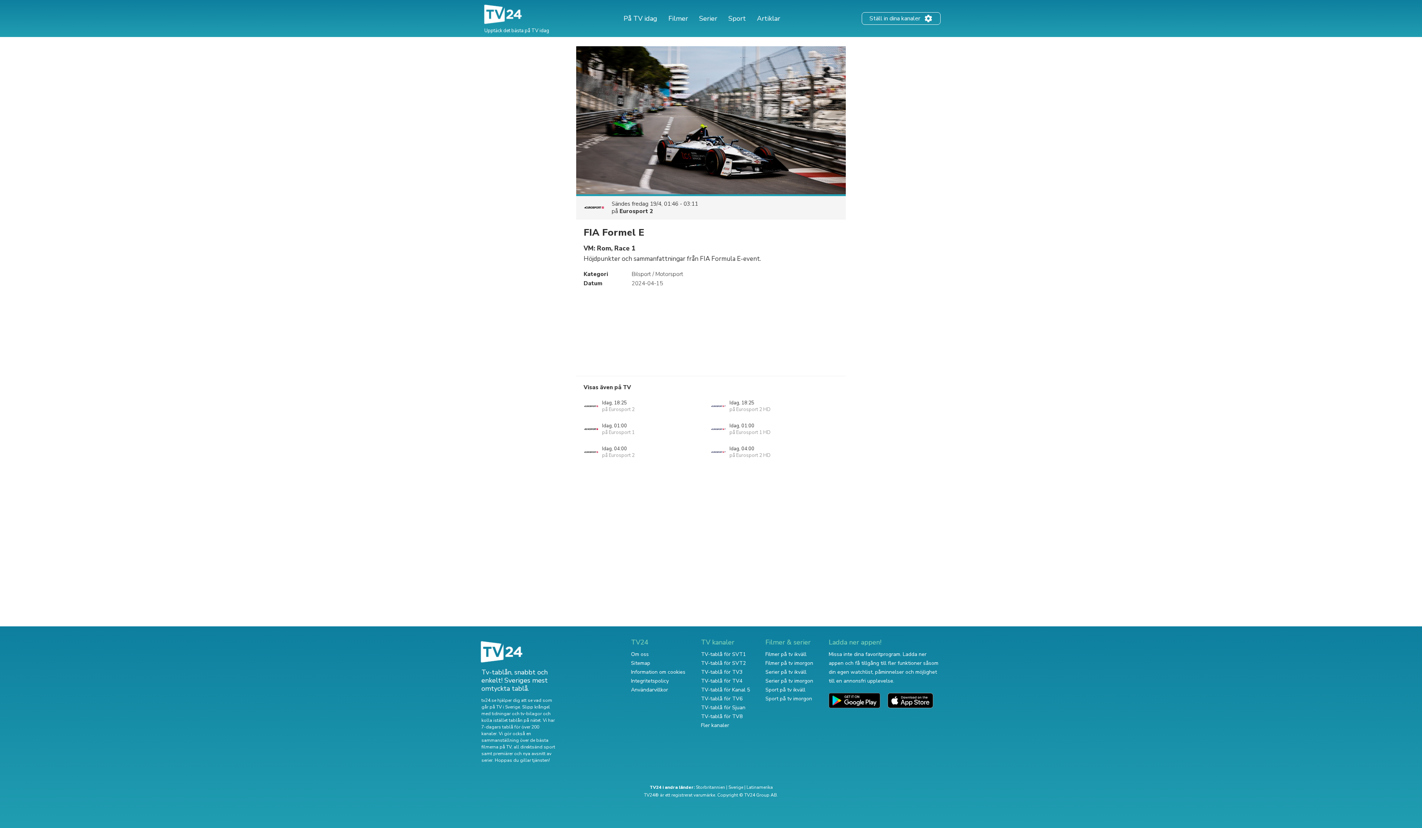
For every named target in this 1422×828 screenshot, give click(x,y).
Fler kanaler (715, 725)
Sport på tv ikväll (785, 689)
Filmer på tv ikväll (786, 654)
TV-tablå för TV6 (721, 698)
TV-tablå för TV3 (721, 672)
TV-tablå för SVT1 (723, 654)
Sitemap (640, 663)
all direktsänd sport (534, 747)
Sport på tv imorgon (788, 698)
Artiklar (768, 18)
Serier (708, 18)
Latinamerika (760, 787)
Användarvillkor (649, 689)
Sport (737, 18)
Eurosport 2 (636, 211)
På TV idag (640, 18)
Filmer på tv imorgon (789, 663)
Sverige (735, 787)
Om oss (640, 654)
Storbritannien (710, 787)
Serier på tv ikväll (786, 672)
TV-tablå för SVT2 (723, 663)
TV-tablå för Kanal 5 (725, 689)
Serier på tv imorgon (789, 680)
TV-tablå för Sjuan (723, 707)
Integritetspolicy (650, 680)
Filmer (678, 18)
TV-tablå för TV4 (721, 680)
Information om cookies (658, 672)
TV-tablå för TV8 (721, 716)
